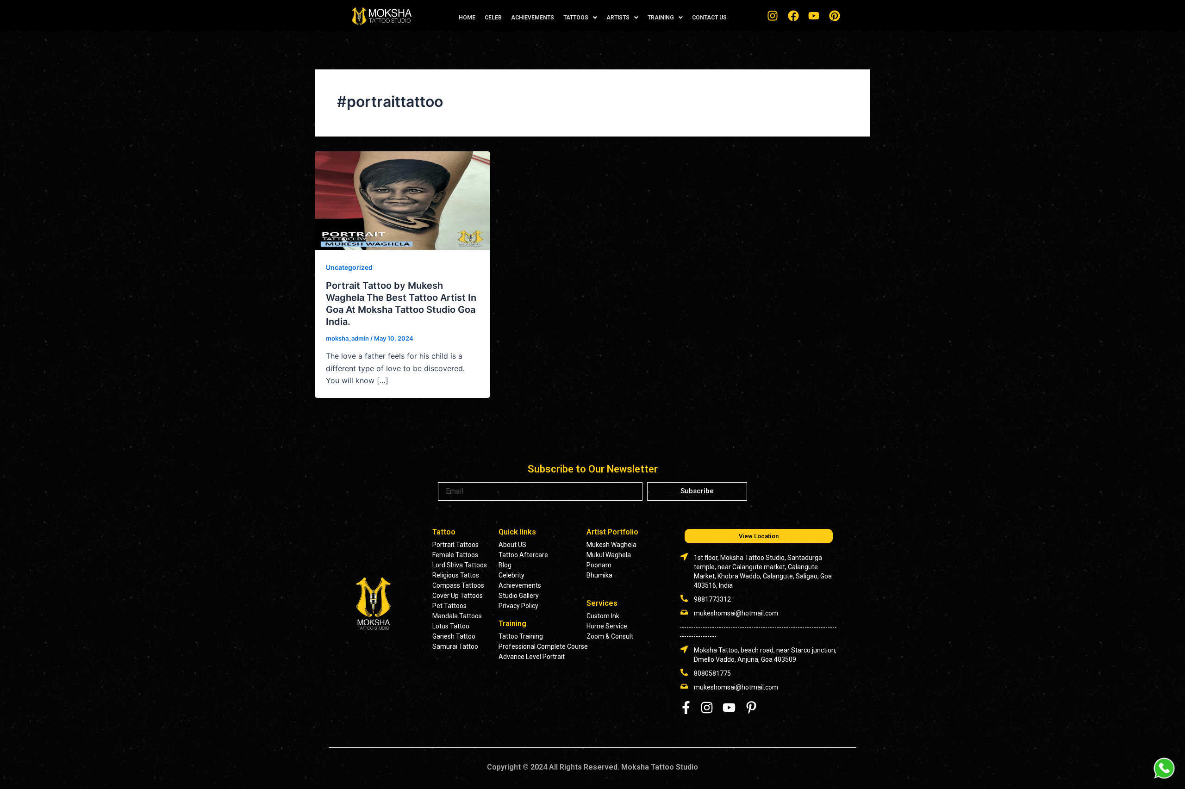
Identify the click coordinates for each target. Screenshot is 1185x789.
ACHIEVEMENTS (532, 17)
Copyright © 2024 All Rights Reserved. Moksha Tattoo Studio (592, 767)
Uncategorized (349, 267)
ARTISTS (618, 17)
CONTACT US (709, 17)
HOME (467, 17)
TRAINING (661, 17)
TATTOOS (575, 17)
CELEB (493, 17)
